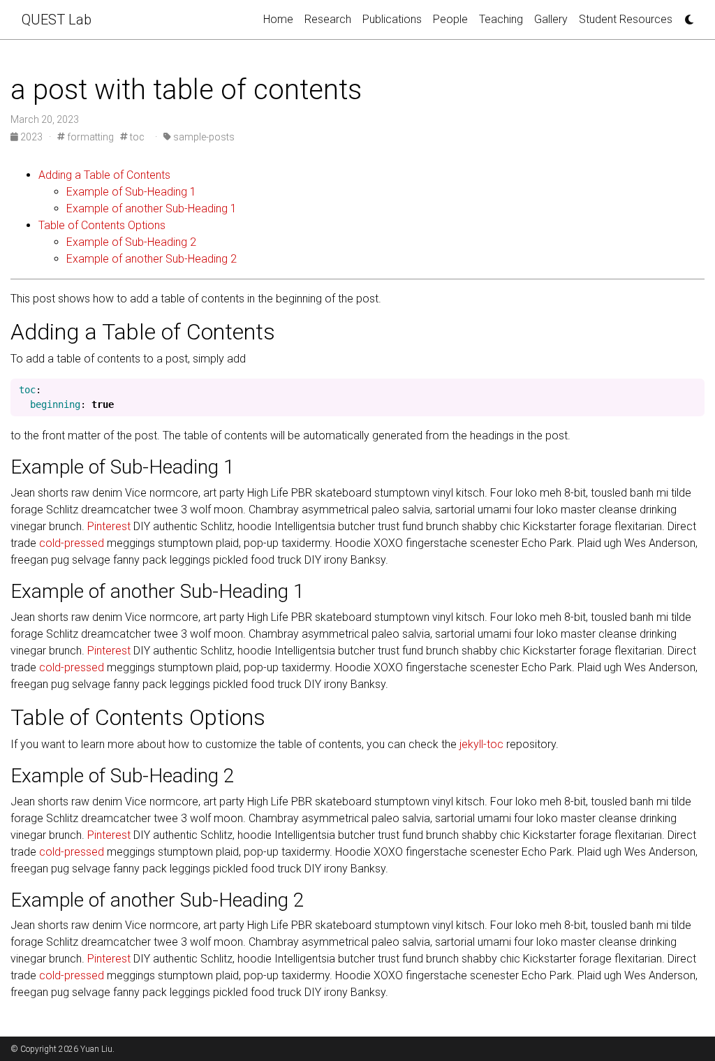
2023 (31, 136)
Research (327, 19)
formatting (89, 136)
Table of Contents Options (101, 225)
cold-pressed (71, 543)
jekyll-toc (481, 744)
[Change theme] (685, 15)
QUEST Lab (56, 19)
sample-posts (203, 136)
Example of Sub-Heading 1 (131, 191)
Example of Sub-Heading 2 (131, 242)
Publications (392, 19)
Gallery (551, 19)
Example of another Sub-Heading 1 (151, 208)
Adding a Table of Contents (104, 175)
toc (136, 136)
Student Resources (625, 19)
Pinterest (109, 526)
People (450, 19)
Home (278, 19)
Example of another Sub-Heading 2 (151, 258)
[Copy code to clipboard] (690, 393)
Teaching (501, 19)
